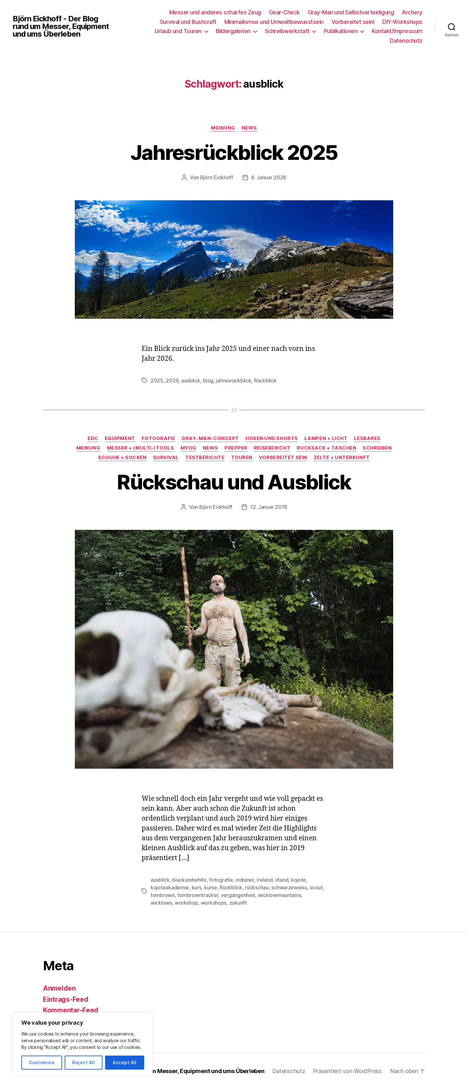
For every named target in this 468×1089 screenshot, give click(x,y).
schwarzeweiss (289, 887)
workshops (214, 903)
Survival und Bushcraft (188, 21)
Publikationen (341, 31)
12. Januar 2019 (268, 507)
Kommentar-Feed (70, 1010)
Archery (412, 12)
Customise (41, 1062)
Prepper (235, 448)
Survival (166, 457)
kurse (210, 887)
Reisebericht (272, 448)
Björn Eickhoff (216, 177)
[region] (83, 1044)
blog (208, 380)
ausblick (190, 380)
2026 (172, 380)
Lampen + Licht (326, 438)
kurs (197, 887)
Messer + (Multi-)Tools (140, 448)
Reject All (83, 1062)
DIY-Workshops (402, 21)
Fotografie (158, 438)
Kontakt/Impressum (397, 31)
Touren (241, 457)
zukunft (238, 903)
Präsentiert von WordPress (347, 1071)
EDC (93, 438)
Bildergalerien (233, 31)
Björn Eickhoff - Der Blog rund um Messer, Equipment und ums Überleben (61, 26)
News (249, 128)
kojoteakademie (170, 887)
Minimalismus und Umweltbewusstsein (273, 21)
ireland (265, 880)
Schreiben (377, 448)
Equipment (120, 438)
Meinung (223, 128)
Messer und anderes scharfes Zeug (215, 12)
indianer (245, 880)
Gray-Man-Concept (210, 438)
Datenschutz (406, 40)
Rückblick (265, 380)
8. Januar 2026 (268, 177)
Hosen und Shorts (271, 438)
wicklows (161, 903)
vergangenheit (238, 895)
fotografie (221, 880)
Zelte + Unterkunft (342, 457)
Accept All (125, 1062)
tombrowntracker (197, 895)
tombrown (163, 895)
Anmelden (59, 988)
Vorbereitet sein (283, 457)
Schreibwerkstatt (287, 31)
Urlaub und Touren (178, 31)
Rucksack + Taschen (326, 448)
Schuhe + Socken (122, 457)
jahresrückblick (233, 380)
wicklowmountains (279, 895)
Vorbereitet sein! (353, 21)
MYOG (188, 448)
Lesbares (367, 438)
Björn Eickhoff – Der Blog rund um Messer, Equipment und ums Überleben (164, 1071)
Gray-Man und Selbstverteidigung (351, 12)
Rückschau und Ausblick (234, 482)
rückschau (257, 887)
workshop (186, 903)
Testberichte (205, 457)
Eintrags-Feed (66, 999)
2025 (157, 380)
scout (316, 887)
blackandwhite (189, 880)
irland (281, 880)
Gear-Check (284, 12)
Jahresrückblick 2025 (234, 152)
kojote (298, 880)
